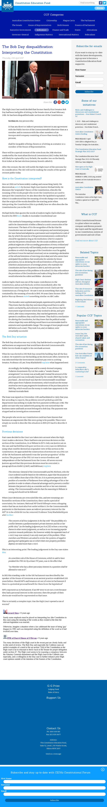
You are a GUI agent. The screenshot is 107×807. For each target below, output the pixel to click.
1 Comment (79, 376)
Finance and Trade (60, 30)
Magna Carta (69, 20)
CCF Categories (53, 14)
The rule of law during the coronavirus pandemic (84, 272)
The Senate (17, 25)
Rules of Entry (53, 692)
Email (78, 82)
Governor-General (20, 34)
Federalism (90, 34)
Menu (99, 8)
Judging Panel (53, 689)
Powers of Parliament (85, 25)
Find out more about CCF (86, 240)
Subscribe (54, 800)
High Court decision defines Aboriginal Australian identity (83, 282)
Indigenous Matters (44, 34)
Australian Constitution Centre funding (84, 133)
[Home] (8, 6)
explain (47, 466)
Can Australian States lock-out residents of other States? (83, 356)
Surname (79, 76)
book (19, 216)
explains (45, 362)
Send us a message (53, 754)
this (4, 552)
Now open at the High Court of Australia (84, 168)
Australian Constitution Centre (26, 20)
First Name (80, 70)
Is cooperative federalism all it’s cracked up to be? (82, 369)
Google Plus (59, 102)
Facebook (100, 3)
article (18, 187)
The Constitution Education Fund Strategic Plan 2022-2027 (88, 150)
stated (26, 296)
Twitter (104, 3)
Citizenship (51, 20)
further (9, 515)
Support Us (53, 697)
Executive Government (20, 30)
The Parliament (88, 20)
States (78, 30)
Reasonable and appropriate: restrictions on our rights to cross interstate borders (82, 262)
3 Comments (79, 307)
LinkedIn (63, 102)
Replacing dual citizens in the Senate (84, 301)
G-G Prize (53, 685)
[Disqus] (35, 641)
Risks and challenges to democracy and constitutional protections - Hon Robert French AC (88, 113)
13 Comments (80, 363)
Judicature (41, 30)
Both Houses (63, 25)
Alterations (92, 30)
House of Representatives (39, 25)
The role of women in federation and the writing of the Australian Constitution (84, 292)
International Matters (69, 34)
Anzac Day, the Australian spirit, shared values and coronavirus (82, 337)
